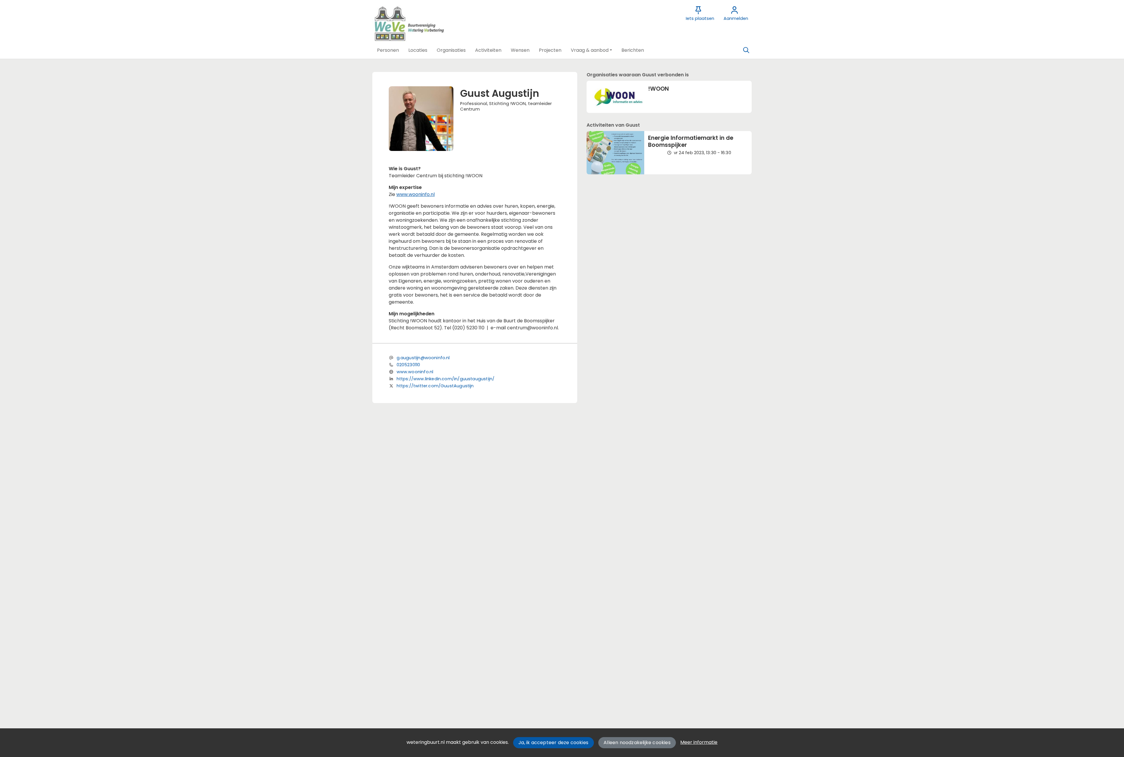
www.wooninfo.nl (415, 194)
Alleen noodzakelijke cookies (637, 742)
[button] (388, 50)
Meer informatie (698, 742)
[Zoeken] (746, 50)
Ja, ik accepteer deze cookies (553, 742)
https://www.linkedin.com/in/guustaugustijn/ (446, 379)
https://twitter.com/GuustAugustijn (435, 386)
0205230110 (408, 365)
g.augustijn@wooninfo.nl (423, 358)
